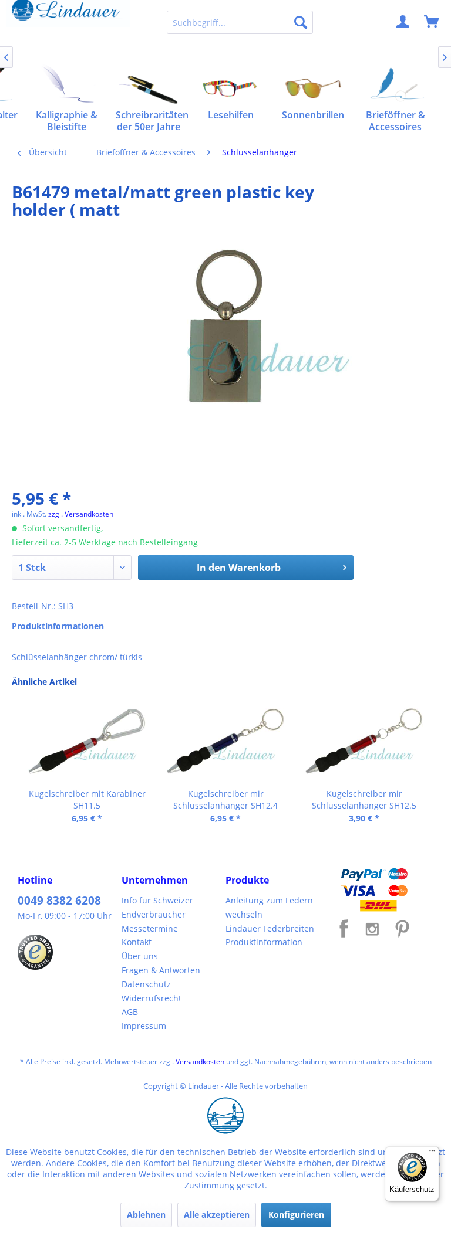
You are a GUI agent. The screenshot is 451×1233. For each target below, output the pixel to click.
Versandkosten (200, 1061)
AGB (130, 1011)
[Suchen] (300, 22)
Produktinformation (264, 941)
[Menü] (432, 1153)
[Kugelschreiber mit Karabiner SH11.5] (86, 741)
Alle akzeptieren (217, 1214)
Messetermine (150, 928)
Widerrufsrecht (151, 998)
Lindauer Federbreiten (270, 928)
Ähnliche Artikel (44, 681)
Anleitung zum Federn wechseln (269, 907)
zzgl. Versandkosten (80, 514)
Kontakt (137, 941)
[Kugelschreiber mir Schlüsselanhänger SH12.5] (364, 741)
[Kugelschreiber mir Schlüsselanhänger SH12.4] (225, 741)
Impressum (144, 1025)
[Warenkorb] (432, 22)
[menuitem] (240, 22)
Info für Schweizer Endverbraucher (157, 907)
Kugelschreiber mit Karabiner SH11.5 (87, 799)
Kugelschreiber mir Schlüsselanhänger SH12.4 (225, 799)
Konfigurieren (296, 1214)
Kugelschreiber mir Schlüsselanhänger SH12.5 (364, 799)
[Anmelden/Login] (403, 22)
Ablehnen (146, 1214)
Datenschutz (146, 984)
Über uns (140, 956)
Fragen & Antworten (161, 970)
